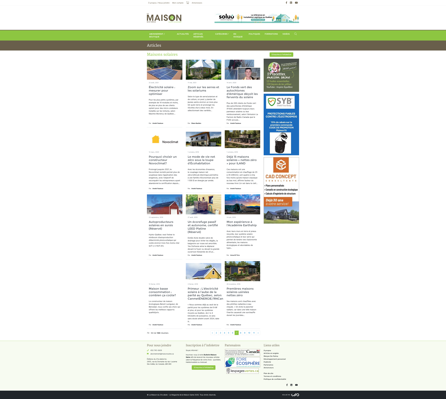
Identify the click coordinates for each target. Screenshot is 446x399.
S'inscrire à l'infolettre (281, 54)
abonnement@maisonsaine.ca (162, 354)
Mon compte (177, 3)
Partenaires (268, 365)
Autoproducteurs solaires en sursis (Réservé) (161, 225)
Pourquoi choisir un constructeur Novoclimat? (163, 160)
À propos (267, 350)
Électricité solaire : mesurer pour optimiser (162, 90)
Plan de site (268, 373)
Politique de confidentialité (275, 379)
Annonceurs (269, 368)
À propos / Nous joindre (158, 3)
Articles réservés (198, 35)
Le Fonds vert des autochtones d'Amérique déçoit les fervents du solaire (242, 92)
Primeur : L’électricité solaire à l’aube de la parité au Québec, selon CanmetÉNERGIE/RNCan (205, 293)
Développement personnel (275, 359)
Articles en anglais (271, 353)
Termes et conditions (272, 376)
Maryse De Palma (271, 356)
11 (254, 333)
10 (249, 333)
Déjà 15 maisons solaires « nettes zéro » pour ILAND (242, 160)
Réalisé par (286, 395)
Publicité (267, 362)
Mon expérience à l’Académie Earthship (242, 223)
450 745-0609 (156, 350)
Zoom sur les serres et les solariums (203, 88)
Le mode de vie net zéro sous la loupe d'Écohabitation (201, 160)
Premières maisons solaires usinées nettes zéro (240, 292)
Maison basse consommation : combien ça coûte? (162, 292)
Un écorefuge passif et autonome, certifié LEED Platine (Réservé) (203, 227)
